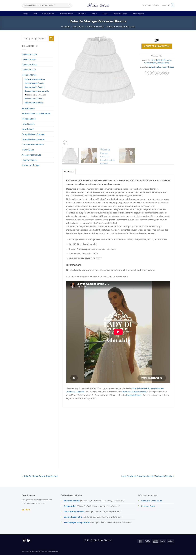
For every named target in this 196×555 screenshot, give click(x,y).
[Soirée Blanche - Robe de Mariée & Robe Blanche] (98, 5)
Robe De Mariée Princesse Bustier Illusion (161, 451)
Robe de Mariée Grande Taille (37, 91)
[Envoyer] (69, 5)
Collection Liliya (29, 54)
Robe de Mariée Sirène (34, 102)
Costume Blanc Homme (33, 144)
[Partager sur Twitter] (152, 73)
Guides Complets (48, 13)
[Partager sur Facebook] (147, 73)
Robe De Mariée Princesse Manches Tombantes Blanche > (147, 476)
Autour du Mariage (30, 165)
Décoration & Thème (120, 13)
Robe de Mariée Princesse (121, 26)
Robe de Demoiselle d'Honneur (36, 113)
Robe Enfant (27, 129)
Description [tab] (68, 171)
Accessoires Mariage (31, 154)
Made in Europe (168, 67)
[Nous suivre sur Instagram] (24, 540)
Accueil (25, 13)
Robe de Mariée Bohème (35, 79)
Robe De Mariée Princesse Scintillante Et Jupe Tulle (103, 451)
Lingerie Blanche (29, 160)
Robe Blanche (28, 108)
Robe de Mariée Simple (34, 98)
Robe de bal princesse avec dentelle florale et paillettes (132, 451)
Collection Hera (29, 59)
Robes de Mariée (65, 13)
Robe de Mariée (95, 26)
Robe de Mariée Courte (34, 83)
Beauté (105, 13)
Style (93, 13)
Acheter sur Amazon (156, 46)
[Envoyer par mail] (157, 73)
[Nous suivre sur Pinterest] (28, 540)
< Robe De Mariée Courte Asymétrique (40, 476)
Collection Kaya (29, 64)
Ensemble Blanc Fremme (33, 134)
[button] (168, 5)
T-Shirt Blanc (28, 149)
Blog (35, 13)
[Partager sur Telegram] (166, 73)
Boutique (78, 26)
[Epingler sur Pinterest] (161, 73)
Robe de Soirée (29, 118)
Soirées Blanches (138, 13)
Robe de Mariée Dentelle (35, 87)
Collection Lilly (29, 69)
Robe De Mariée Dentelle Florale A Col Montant (75, 451)
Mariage (81, 13)
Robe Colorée (28, 124)
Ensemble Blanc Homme (33, 139)
